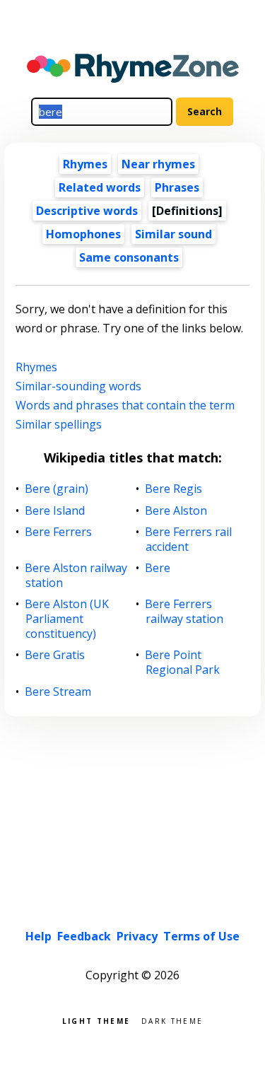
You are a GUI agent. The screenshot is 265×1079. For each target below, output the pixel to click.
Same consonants (129, 257)
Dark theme (172, 1020)
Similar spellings (59, 424)
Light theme (96, 1020)
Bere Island (55, 510)
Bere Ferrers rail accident (189, 539)
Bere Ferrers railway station (184, 611)
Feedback (84, 936)
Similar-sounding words (78, 386)
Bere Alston (176, 510)
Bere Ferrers (58, 532)
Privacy (137, 936)
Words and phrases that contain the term (125, 405)
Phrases (177, 187)
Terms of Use (201, 936)
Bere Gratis (55, 655)
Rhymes (85, 164)
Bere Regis (174, 489)
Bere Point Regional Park (183, 662)
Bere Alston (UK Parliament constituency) (67, 619)
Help (38, 936)
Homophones (83, 234)
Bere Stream (58, 691)
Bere (158, 568)
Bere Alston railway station (76, 575)
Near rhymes (158, 164)
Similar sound (173, 234)
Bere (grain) (56, 489)
